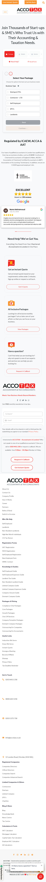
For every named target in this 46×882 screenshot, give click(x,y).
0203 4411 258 (15, 447)
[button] (43, 1)
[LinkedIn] (25, 854)
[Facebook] (14, 854)
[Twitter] (21, 854)
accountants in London (24, 152)
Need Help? (15, 62)
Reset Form (33, 62)
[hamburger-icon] (5, 12)
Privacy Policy (33, 431)
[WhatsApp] (28, 854)
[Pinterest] (32, 854)
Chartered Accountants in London (21, 861)
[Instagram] (17, 854)
